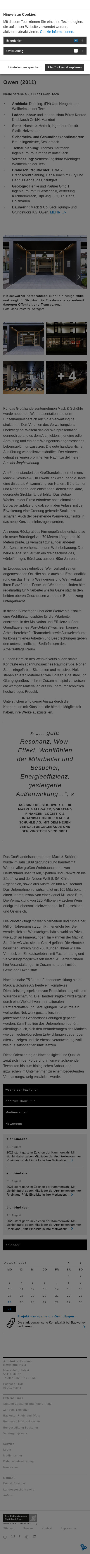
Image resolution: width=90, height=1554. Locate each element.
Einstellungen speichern (24, 67)
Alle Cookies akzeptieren (65, 67)
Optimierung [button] (14, 51)
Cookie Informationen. (57, 32)
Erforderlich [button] (14, 40)
